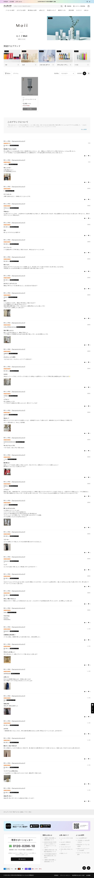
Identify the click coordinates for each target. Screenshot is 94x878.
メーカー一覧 (11, 812)
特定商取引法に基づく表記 (78, 875)
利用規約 (6, 1)
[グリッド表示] (84, 73)
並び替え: (56, 73)
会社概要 (12, 1)
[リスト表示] (88, 73)
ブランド (50, 18)
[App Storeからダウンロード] (34, 826)
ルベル (23, 39)
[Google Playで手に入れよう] (45, 826)
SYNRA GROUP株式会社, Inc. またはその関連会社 (22, 875)
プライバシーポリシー (65, 875)
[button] (85, 156)
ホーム (5, 812)
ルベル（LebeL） (20, 812)
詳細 (55, 1)
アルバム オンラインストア (18, 141)
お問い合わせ (18, 1)
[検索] (61, 6)
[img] (7, 143)
